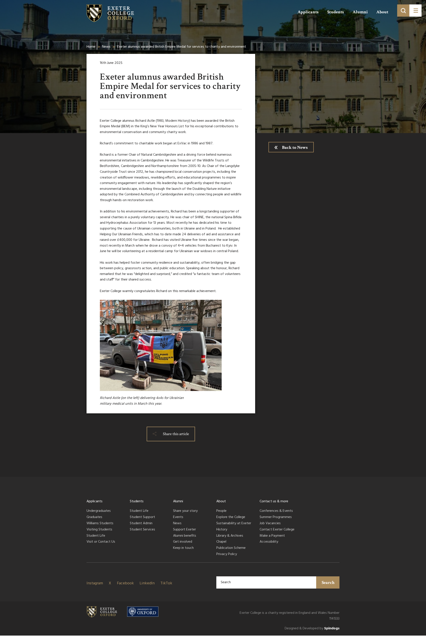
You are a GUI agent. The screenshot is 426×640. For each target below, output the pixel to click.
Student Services (142, 529)
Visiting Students (99, 529)
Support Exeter (184, 529)
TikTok (166, 583)
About (382, 12)
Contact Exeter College (277, 529)
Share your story (185, 511)
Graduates (94, 517)
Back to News (295, 147)
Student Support (142, 517)
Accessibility (269, 542)
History (221, 529)
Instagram (95, 583)
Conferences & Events (276, 511)
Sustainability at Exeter (233, 523)
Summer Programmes (276, 517)
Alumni (360, 12)
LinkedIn (147, 583)
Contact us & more (274, 501)
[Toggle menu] (415, 10)
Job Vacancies (270, 523)
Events (178, 517)
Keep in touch (183, 548)
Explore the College (230, 517)
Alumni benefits (184, 536)
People (221, 511)
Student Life (96, 536)
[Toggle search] (403, 10)
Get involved (182, 542)
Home (91, 47)
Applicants (308, 12)
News (106, 47)
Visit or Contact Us (101, 542)
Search (328, 582)
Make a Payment (272, 536)
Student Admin (141, 523)
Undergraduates (99, 511)
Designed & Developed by (312, 628)
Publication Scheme (231, 548)
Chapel (221, 542)
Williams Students (100, 523)
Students (335, 12)
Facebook (125, 583)
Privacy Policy (226, 554)
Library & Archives (229, 536)
